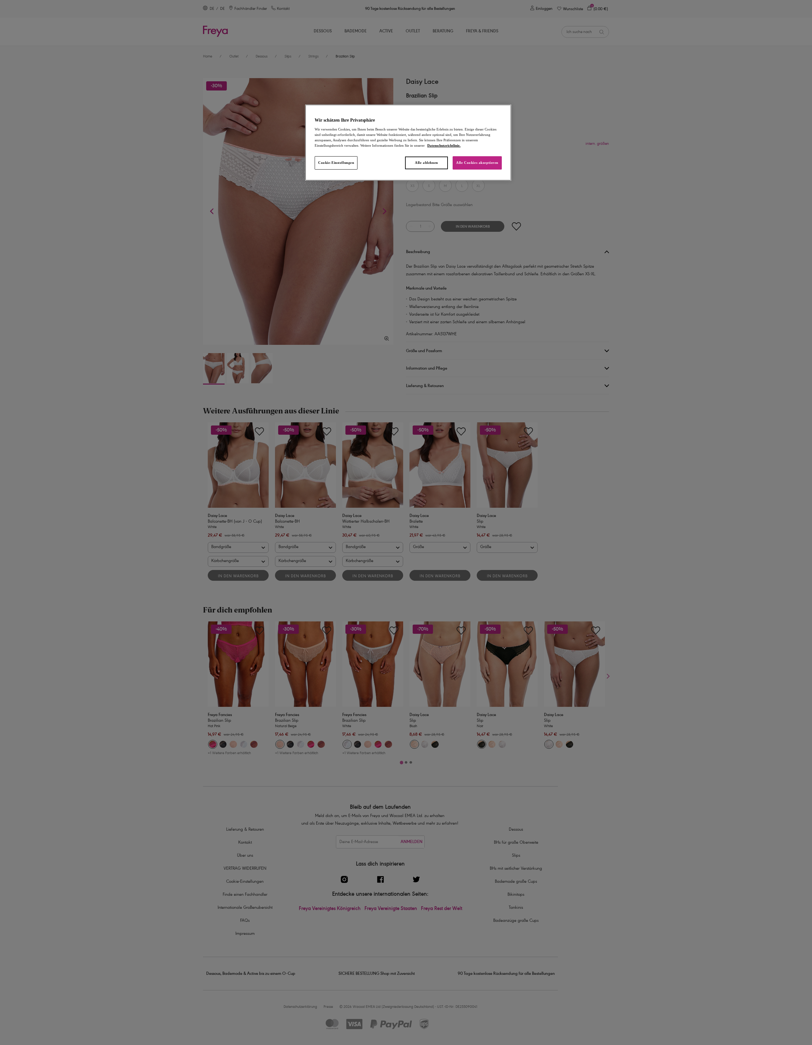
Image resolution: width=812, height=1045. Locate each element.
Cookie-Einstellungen (336, 162)
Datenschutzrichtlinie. (444, 145)
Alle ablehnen (426, 162)
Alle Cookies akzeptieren (477, 162)
